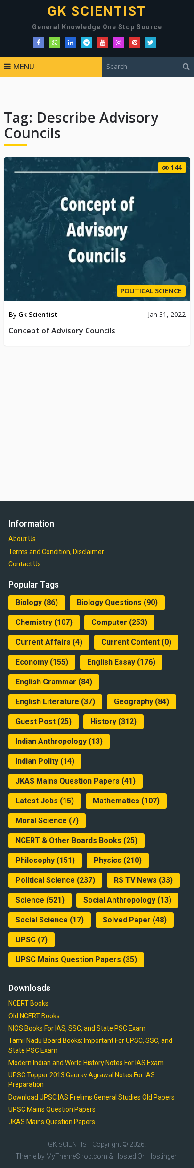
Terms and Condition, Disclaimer (56, 551)
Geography (141, 701)
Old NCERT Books (34, 1016)
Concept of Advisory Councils (61, 330)
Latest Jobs (45, 800)
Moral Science (47, 820)
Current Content (136, 642)
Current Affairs (49, 642)
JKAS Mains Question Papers (76, 780)
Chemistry (44, 622)
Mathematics (126, 800)
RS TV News (143, 880)
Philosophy (45, 860)
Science (40, 899)
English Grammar (54, 681)
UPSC (32, 939)
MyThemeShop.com (76, 1156)
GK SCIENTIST (97, 11)
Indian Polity (45, 761)
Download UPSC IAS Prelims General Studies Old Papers (91, 1097)
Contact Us (24, 564)
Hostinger (162, 1156)
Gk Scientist (37, 314)
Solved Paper (135, 919)
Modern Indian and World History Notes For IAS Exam (86, 1062)
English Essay (121, 661)
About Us (22, 539)
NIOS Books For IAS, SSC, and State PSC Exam (77, 1028)
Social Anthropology (127, 899)
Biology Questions (117, 602)
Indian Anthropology (59, 741)
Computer (119, 622)
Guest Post (44, 721)
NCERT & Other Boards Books (76, 840)
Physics (118, 860)
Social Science (50, 919)
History (113, 721)
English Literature (55, 701)
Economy (42, 661)
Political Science (55, 880)
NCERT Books (28, 1003)
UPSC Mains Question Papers (76, 959)
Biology (37, 602)
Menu (23, 66)
